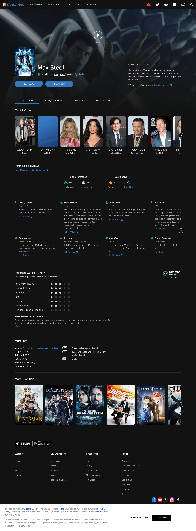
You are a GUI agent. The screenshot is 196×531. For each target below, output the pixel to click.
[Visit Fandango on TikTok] (178, 499)
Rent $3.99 (29, 84)
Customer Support (130, 470)
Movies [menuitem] (68, 4)
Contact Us (127, 480)
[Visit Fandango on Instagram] (172, 499)
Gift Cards (90, 480)
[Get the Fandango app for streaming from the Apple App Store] (23, 443)
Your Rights (100, 512)
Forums (125, 475)
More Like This (103, 100)
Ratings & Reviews (54, 100)
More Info (79, 100)
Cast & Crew (27, 100)
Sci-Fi (33, 348)
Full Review (24, 216)
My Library (55, 461)
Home (18, 461)
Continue (162, 518)
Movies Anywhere (94, 475)
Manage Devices (58, 475)
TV (16, 470)
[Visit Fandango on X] (166, 499)
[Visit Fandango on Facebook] (154, 499)
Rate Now (129, 187)
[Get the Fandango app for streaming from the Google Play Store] (41, 443)
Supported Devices (131, 465)
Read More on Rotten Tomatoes (30, 170)
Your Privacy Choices (139, 518)
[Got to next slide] (181, 135)
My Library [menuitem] (90, 4)
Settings (54, 470)
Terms (61, 509)
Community (113, 187)
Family (89, 465)
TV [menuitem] (78, 4)
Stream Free (20, 475)
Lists (88, 461)
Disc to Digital (92, 470)
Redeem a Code (58, 480)
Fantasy (54, 348)
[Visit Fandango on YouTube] (160, 499)
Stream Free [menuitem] (36, 4)
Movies (18, 465)
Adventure (43, 348)
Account (54, 465)
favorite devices (161, 85)
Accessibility (127, 489)
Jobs (124, 494)
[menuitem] (166, 4)
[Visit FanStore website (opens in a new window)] (175, 4)
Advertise (126, 484)
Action (26, 348)
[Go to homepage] (13, 4)
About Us (126, 461)
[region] (98, 517)
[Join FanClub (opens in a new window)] (149, 4)
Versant (27, 509)
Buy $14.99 (59, 84)
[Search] (192, 4)
